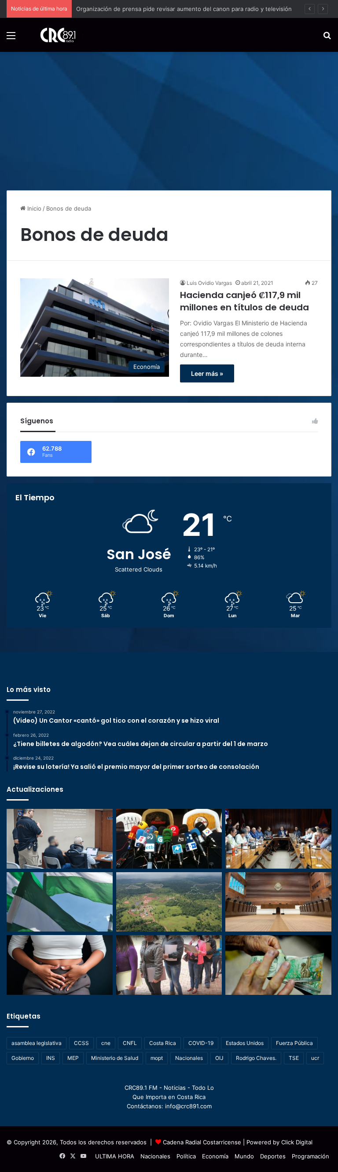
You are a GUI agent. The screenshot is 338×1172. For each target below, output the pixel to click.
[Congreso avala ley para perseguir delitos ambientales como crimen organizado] (169, 902)
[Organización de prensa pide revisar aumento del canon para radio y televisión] (169, 839)
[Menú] (11, 38)
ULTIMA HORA (114, 1156)
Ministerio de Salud (114, 1058)
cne (105, 1043)
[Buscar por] (327, 38)
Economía (215, 1156)
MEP (73, 1058)
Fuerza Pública (294, 1043)
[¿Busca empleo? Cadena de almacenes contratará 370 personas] (169, 965)
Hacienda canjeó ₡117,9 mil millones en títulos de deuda (244, 301)
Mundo (244, 1156)
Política (186, 1156)
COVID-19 (200, 1043)
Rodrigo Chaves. (256, 1058)
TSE (294, 1058)
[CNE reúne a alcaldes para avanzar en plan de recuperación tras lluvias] (278, 839)
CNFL (130, 1043)
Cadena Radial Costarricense (202, 1142)
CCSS (81, 1043)
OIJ (219, 1058)
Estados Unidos (245, 1043)
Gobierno (22, 1058)
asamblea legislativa (36, 1043)
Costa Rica (162, 1043)
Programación (310, 1156)
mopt (157, 1058)
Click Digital (296, 1142)
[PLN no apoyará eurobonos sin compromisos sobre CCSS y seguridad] (60, 902)
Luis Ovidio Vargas (209, 283)
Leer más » (207, 373)
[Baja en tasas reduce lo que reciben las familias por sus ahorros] (278, 965)
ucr (315, 1058)
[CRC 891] (53, 35)
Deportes (273, 1156)
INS (50, 1058)
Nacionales (189, 1058)
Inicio (33, 208)
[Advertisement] (169, 117)
